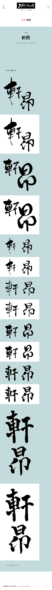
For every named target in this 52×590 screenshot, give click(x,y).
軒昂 (26, 37)
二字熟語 (10, 565)
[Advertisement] (26, 59)
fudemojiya (24, 43)
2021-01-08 (33, 43)
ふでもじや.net (12, 586)
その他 (26, 32)
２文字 (17, 565)
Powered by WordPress (24, 586)
